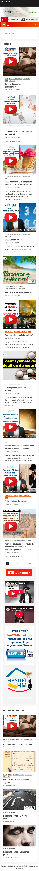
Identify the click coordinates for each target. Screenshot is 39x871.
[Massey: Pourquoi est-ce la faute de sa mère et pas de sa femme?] (19, 423)
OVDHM (18, 90)
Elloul (6, 78)
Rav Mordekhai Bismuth (15, 78)
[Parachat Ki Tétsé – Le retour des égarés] (19, 799)
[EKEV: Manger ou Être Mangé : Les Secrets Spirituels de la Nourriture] (19, 159)
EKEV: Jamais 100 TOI (13, 239)
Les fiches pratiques (18, 774)
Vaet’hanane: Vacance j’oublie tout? (19, 292)
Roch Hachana (26, 78)
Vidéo (6, 80)
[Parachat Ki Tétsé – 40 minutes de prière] (19, 835)
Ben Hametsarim (9, 331)
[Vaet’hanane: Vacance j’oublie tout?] (19, 270)
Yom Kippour (12, 80)
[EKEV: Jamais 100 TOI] (19, 217)
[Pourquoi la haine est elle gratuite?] (19, 314)
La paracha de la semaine (11, 176)
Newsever (32, 866)
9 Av (6, 382)
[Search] (36, 24)
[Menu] (8, 24)
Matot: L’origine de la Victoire (16, 501)
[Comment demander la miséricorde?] (19, 61)
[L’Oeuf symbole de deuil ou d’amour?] (19, 365)
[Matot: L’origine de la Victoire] (19, 478)
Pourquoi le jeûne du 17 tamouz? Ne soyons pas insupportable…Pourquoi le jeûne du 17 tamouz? (19, 547)
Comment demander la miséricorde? (18, 744)
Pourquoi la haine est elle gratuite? (19, 335)
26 (24, 563)
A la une (7, 286)
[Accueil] (4, 24)
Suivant (29, 563)
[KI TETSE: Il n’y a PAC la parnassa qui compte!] (19, 109)
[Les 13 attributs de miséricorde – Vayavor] (19, 761)
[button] (8, 24)
